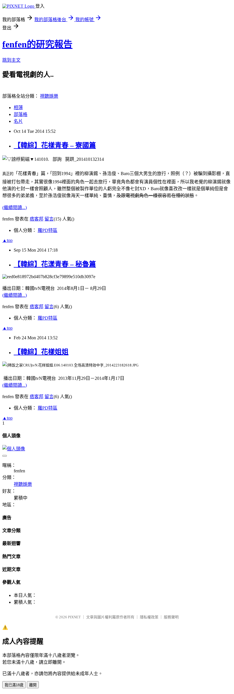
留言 (49, 218)
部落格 (20, 114)
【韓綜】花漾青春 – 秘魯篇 (55, 264)
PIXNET (74, 617)
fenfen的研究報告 (37, 44)
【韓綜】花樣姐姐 (41, 352)
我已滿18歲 (14, 685)
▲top (7, 240)
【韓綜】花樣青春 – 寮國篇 (55, 145)
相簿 (18, 107)
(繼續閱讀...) (14, 207)
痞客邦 (36, 218)
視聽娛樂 (49, 96)
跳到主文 (11, 60)
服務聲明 (171, 617)
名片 (18, 121)
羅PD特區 (47, 230)
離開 (33, 685)
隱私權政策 (149, 617)
